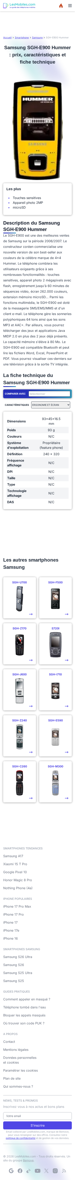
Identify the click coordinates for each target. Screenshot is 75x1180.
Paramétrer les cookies (20, 1070)
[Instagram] (55, 1170)
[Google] (11, 1170)
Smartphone (22, 37)
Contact (9, 1042)
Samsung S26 (13, 965)
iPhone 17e (11, 930)
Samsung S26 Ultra (17, 957)
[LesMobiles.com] (19, 5)
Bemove (28, 1160)
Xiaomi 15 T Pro (15, 864)
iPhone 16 (10, 938)
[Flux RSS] (64, 1170)
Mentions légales (15, 1050)
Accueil (7, 37)
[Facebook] (20, 1170)
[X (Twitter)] (46, 1170)
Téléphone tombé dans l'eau (24, 1007)
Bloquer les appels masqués (24, 1015)
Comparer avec (15, 393)
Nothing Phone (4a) (18, 888)
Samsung (37, 37)
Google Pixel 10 (15, 872)
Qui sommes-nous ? (18, 1086)
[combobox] (49, 394)
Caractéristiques (17, 404)
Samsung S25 (13, 981)
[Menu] (70, 5)
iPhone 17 (10, 922)
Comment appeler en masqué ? (26, 999)
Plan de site (12, 1078)
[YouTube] (37, 1170)
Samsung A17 (13, 856)
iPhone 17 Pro (13, 914)
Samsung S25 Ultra (17, 973)
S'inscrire (38, 1125)
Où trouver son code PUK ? (23, 1023)
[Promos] (61, 5)
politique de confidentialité (20, 1138)
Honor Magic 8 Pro (17, 880)
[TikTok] (28, 1170)
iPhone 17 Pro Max (17, 906)
